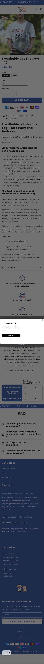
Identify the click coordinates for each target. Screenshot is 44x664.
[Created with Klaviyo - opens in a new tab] (22, 344)
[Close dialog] (42, 320)
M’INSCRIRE (11, 335)
